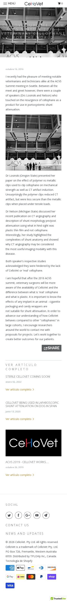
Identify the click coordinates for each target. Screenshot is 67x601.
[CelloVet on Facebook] (19, 515)
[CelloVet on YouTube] (37, 515)
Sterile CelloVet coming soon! (28, 377)
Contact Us (17, 525)
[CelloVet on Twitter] (10, 515)
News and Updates (25, 533)
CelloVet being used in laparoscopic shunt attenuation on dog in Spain (32, 404)
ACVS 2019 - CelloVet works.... (27, 462)
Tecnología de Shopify (19, 561)
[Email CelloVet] (46, 515)
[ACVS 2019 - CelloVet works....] (33, 457)
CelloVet (20, 542)
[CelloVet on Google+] (28, 515)
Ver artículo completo (19, 389)
